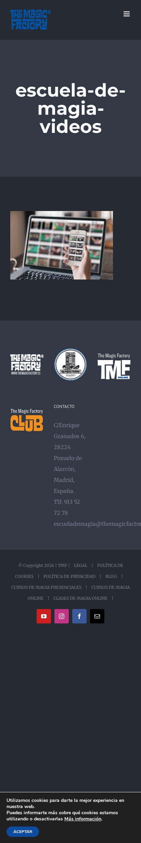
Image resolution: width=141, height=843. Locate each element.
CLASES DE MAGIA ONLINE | (81, 598)
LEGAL (80, 565)
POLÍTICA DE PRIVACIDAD (69, 576)
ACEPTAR (22, 831)
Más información (82, 819)
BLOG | (113, 576)
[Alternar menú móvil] (127, 13)
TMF (62, 565)
